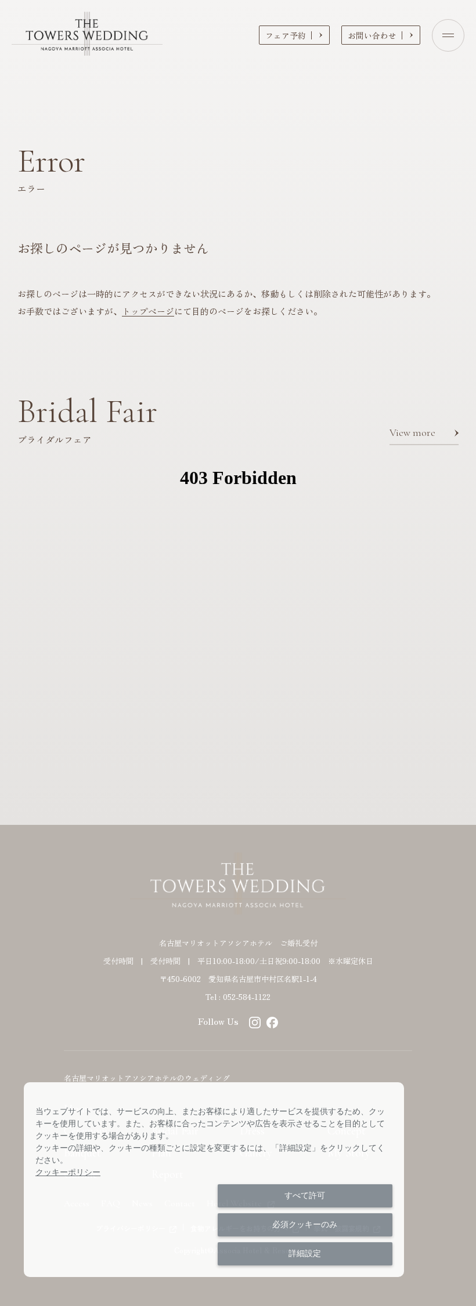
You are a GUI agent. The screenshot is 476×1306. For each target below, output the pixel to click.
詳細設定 (305, 1253)
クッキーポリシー (67, 1172)
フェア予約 (285, 35)
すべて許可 (304, 1195)
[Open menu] (448, 35)
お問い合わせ (372, 35)
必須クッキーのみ (304, 1224)
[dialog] (214, 1179)
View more (412, 432)
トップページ (148, 311)
